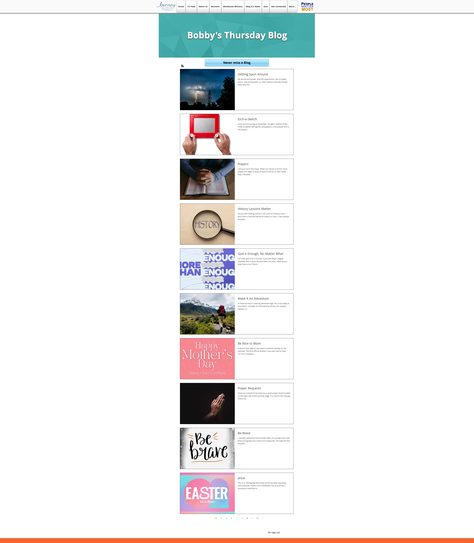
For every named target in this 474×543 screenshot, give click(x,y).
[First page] (216, 518)
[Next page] (252, 518)
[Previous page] (221, 518)
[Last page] (257, 518)
